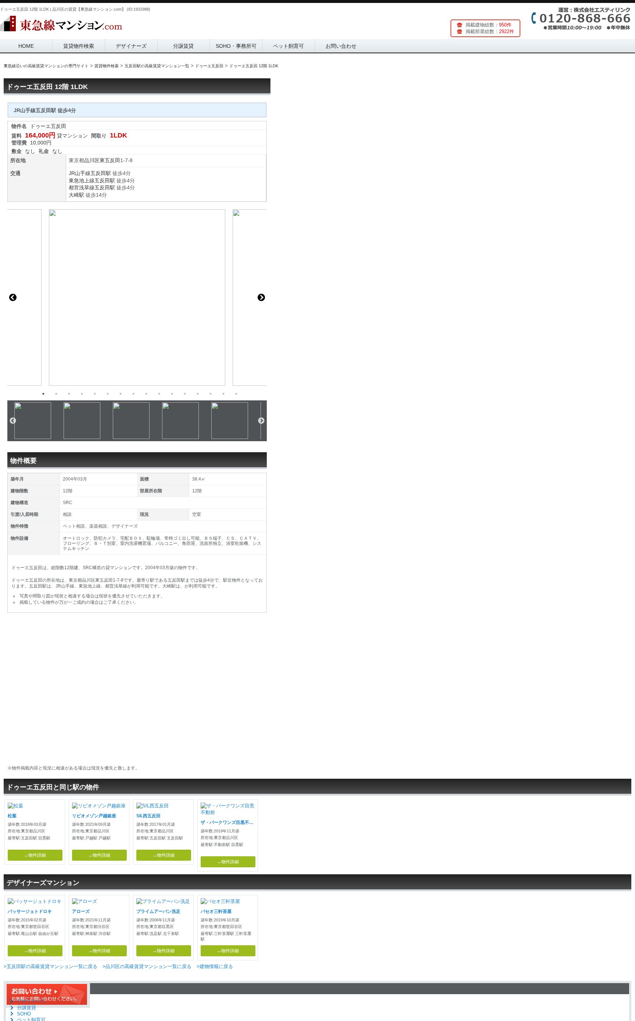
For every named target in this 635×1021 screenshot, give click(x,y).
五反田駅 (100, 173)
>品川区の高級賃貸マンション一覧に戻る (147, 966)
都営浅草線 (81, 187)
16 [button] (236, 393)
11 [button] (172, 393)
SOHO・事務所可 (236, 46)
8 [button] (133, 393)
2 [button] (56, 393)
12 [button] (185, 393)
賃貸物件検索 (78, 46)
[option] (137, 297)
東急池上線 (81, 180)
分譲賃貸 (183, 46)
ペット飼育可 (288, 46)
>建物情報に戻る (215, 966)
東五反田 (110, 160)
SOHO (24, 1014)
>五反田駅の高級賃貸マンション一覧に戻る (50, 966)
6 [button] (107, 393)
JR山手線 (79, 173)
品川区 (92, 160)
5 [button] (94, 393)
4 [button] (82, 393)
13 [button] (197, 393)
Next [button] (261, 297)
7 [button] (120, 393)
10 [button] (159, 393)
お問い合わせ (341, 46)
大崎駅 (76, 195)
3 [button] (69, 393)
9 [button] (146, 393)
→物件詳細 (35, 855)
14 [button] (210, 393)
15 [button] (223, 393)
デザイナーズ (131, 46)
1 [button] (43, 393)
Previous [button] (13, 297)
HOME (26, 46)
